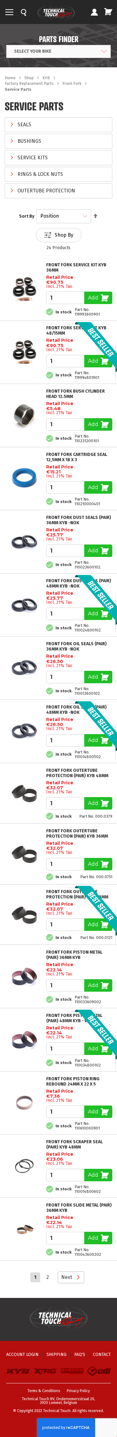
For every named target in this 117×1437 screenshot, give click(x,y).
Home (11, 77)
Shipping (56, 1354)
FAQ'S (79, 1354)
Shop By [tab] (64, 235)
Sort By (26, 216)
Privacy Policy (78, 1391)
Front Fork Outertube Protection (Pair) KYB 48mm (77, 773)
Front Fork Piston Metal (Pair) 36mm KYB (74, 955)
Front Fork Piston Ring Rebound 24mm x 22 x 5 (73, 1081)
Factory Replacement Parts (30, 83)
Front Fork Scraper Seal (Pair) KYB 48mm (74, 1144)
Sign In (94, 12)
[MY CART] (108, 11)
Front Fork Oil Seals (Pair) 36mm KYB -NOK (76, 646)
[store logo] (56, 13)
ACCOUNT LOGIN (22, 1354)
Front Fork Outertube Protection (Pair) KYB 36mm (77, 833)
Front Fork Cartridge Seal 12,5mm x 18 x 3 (76, 457)
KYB (46, 77)
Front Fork (72, 83)
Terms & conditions (43, 1391)
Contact (102, 1354)
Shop (29, 77)
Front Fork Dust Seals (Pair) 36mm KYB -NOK (78, 520)
